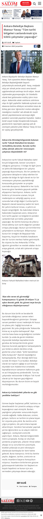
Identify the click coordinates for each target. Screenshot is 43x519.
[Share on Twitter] (38, 46)
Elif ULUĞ (22, 482)
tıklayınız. (7, 518)
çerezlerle (24, 516)
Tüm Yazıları (23, 486)
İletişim (34, 486)
